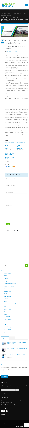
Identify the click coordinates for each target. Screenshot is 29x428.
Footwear (6, 293)
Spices (5, 324)
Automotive (6, 278)
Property (5, 321)
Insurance (6, 299)
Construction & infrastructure (10, 283)
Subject (7, 198)
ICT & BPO (6, 298)
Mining (5, 308)
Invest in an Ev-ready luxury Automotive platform (17, 348)
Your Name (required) (10, 178)
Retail (5, 322)
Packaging (6, 314)
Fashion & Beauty (7, 291)
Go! (17, 390)
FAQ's (17, 426)
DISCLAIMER (3, 414)
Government (6, 294)
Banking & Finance (7, 280)
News (16, 51)
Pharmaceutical (7, 316)
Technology (6, 326)
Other (5, 313)
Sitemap (21, 426)
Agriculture (6, 275)
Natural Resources (7, 309)
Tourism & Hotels (7, 329)
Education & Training (8, 285)
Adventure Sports (7, 273)
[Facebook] (6, 166)
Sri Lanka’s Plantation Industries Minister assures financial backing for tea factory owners (10, 145)
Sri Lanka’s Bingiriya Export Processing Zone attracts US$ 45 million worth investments (21, 145)
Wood (5, 332)
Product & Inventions (8, 319)
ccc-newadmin (10, 51)
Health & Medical (7, 296)
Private (5, 317)
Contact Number (9, 192)
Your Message (9, 205)
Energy (5, 288)
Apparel (5, 276)
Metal (5, 306)
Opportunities (5, 338)
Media (5, 304)
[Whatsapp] (12, 166)
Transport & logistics (8, 331)
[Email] (10, 166)
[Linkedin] (9, 166)
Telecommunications (8, 327)
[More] (14, 166)
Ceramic (5, 281)
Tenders (12, 338)
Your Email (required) (10, 185)
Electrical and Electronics (9, 286)
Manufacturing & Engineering (10, 303)
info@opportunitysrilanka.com (11, 404)
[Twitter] (7, 166)
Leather (5, 301)
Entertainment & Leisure (9, 290)
